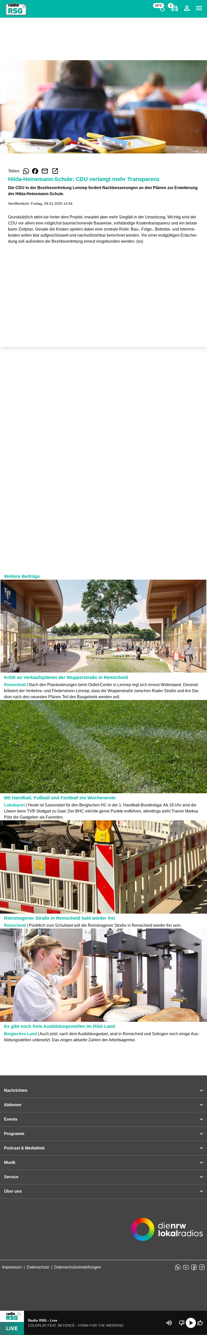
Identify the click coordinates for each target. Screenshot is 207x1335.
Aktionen (12, 1105)
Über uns (13, 1191)
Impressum (12, 1267)
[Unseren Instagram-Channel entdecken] (202, 1267)
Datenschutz (38, 1267)
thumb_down (182, 1323)
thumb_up (200, 1323)
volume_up (169, 1322)
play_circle (191, 1323)
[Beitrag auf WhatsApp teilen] (26, 171)
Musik (9, 1162)
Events (10, 1119)
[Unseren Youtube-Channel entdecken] (186, 1267)
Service (11, 1177)
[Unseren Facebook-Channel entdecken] (194, 1267)
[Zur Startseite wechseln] (16, 9)
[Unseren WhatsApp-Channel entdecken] (178, 1267)
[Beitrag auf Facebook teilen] (35, 171)
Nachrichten (16, 1090)
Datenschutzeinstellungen (77, 1267)
